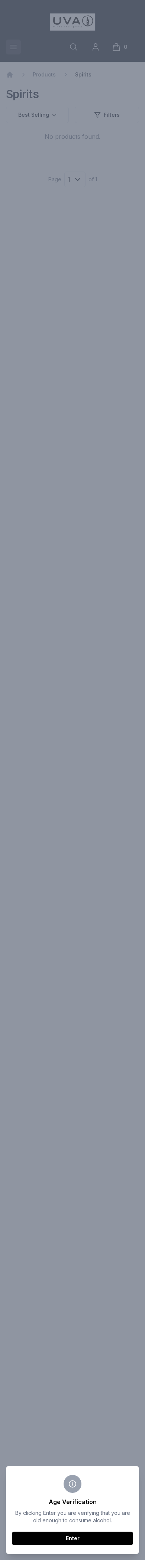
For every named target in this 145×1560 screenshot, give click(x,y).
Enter (73, 1538)
